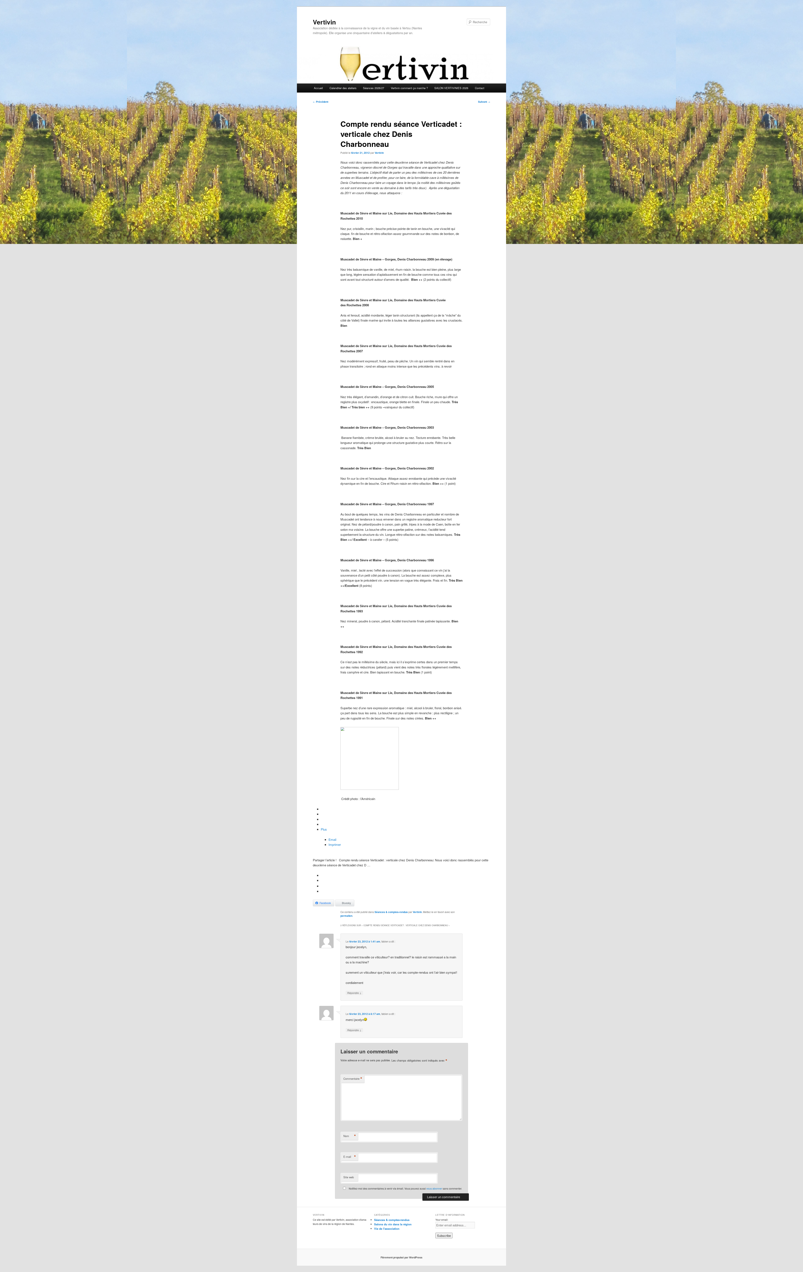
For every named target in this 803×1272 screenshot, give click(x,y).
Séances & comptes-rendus (391, 912)
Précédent (320, 102)
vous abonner (434, 1188)
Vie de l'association (386, 1229)
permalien (346, 916)
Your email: (441, 1219)
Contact (479, 88)
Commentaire (352, 1078)
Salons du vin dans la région (393, 1224)
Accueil (318, 88)
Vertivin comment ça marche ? (409, 88)
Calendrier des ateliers (343, 88)
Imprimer (335, 844)
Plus (324, 829)
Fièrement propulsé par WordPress (401, 1257)
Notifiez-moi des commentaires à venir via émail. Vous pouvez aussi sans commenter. (405, 1188)
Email (332, 839)
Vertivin (324, 21)
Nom (349, 1136)
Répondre (354, 993)
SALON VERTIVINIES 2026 (451, 88)
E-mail (349, 1156)
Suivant (484, 102)
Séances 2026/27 (373, 88)
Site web (348, 1177)
